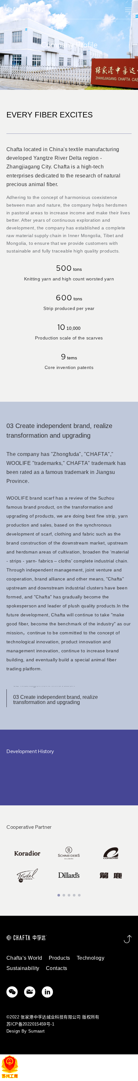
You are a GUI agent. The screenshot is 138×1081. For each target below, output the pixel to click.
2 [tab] (64, 895)
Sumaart (36, 1031)
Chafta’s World (24, 958)
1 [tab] (58, 895)
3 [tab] (69, 895)
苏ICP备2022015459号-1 (30, 1024)
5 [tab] (79, 895)
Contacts (56, 968)
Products (59, 958)
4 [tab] (74, 895)
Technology (91, 958)
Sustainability (22, 968)
